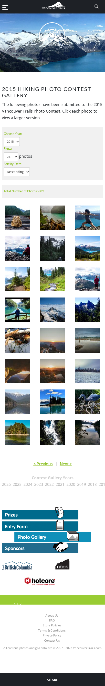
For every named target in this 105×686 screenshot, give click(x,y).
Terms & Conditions (52, 630)
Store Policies (52, 625)
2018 (92, 484)
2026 (6, 484)
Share (52, 680)
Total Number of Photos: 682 (24, 191)
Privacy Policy (52, 635)
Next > (66, 463)
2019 (81, 484)
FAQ (52, 620)
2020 (70, 484)
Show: (8, 149)
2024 (27, 484)
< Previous (43, 463)
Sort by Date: (13, 164)
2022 (49, 484)
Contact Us (52, 640)
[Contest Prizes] (52, 513)
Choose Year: (13, 134)
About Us (51, 615)
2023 (38, 484)
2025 (17, 484)
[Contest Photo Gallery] (52, 536)
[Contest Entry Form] (52, 525)
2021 (60, 484)
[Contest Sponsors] (52, 547)
